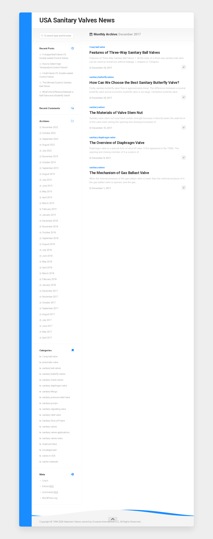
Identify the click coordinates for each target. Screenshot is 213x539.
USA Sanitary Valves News (77, 20)
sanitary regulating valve (54, 409)
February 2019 (49, 209)
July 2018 (47, 250)
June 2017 (47, 326)
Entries (48, 486)
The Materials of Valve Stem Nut (116, 112)
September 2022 (50, 139)
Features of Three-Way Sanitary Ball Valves (124, 52)
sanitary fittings (49, 391)
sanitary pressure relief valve (56, 397)
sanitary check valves (52, 380)
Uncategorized (49, 450)
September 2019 (50, 168)
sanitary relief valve (51, 415)
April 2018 (47, 267)
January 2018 (49, 285)
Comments (50, 492)
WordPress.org (49, 498)
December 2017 (50, 291)
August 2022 (48, 145)
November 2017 (50, 296)
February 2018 (49, 279)
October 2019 (49, 162)
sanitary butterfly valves (101, 77)
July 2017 (47, 320)
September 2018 (50, 238)
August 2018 (48, 244)
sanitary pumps (50, 403)
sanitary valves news (52, 438)
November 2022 (50, 127)
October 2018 (49, 232)
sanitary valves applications (56, 432)
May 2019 (47, 191)
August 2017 (48, 314)
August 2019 (48, 174)
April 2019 (47, 197)
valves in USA (48, 456)
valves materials (50, 461)
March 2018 (48, 273)
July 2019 (47, 180)
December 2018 (50, 221)
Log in (45, 480)
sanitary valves (97, 107)
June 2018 (47, 256)
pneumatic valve (50, 362)
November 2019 (50, 156)
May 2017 (47, 332)
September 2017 (50, 308)
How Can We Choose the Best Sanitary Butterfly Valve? (134, 82)
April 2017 (47, 337)
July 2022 (47, 150)
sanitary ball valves (51, 368)
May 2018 (47, 261)
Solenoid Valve (49, 444)
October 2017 (49, 302)
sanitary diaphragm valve (102, 137)
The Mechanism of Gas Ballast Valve (119, 173)
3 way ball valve (97, 47)
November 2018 (50, 226)
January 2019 (49, 215)
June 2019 (47, 185)
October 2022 (49, 133)
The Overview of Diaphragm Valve (116, 143)
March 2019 (48, 203)
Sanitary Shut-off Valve (53, 420)
